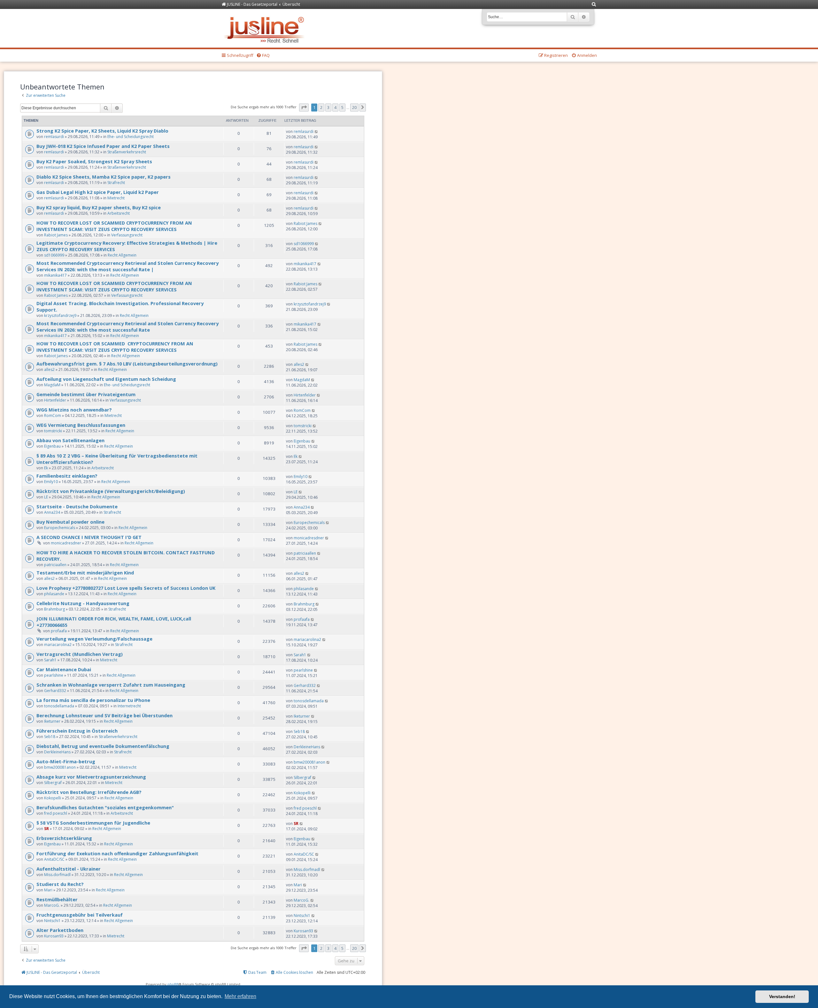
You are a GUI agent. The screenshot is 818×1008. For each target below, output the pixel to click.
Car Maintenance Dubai (63, 669)
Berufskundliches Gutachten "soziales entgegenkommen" (105, 807)
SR (46, 828)
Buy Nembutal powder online (70, 522)
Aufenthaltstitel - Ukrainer (68, 869)
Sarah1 (50, 660)
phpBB (173, 984)
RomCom (52, 415)
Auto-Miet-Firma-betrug (65, 761)
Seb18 (49, 736)
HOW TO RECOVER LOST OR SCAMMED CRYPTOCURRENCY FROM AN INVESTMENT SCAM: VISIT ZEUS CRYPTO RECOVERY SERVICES (114, 225)
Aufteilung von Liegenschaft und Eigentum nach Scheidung (106, 379)
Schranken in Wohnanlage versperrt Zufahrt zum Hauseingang (110, 684)
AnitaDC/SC (54, 859)
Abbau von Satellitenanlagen (70, 440)
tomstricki (53, 431)
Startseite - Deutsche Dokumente (77, 506)
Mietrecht (116, 198)
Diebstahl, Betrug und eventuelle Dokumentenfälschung (102, 746)
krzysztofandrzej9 (60, 315)
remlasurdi (54, 136)
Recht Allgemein (122, 255)
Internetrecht (129, 706)
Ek (46, 468)
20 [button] (354, 107)
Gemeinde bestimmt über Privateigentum (85, 394)
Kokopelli (52, 798)
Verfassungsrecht (127, 235)
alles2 (49, 369)
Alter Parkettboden (59, 930)
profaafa (59, 631)
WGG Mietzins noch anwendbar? (74, 409)
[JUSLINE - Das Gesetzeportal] (265, 28)
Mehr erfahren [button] (240, 996)
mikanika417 (55, 275)
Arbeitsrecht (118, 213)
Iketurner (52, 721)
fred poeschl (55, 813)
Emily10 (51, 481)
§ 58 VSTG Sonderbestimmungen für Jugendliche (93, 822)
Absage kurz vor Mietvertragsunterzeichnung (91, 776)
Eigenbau (52, 446)
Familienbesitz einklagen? (66, 476)
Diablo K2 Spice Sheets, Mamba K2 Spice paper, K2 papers (103, 176)
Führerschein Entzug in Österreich (77, 730)
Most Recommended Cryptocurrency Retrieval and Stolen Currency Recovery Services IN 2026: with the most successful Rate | (127, 266)
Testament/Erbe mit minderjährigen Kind (85, 572)
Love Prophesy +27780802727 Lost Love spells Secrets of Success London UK (125, 588)
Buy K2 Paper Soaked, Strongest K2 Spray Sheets (94, 161)
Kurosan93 (54, 936)
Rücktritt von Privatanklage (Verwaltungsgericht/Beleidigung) (110, 491)
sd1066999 (54, 255)
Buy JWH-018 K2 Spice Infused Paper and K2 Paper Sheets (103, 146)
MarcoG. (52, 905)
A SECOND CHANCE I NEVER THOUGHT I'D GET (89, 537)
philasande (54, 593)
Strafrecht (116, 182)
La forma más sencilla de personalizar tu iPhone (93, 700)
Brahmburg (54, 609)
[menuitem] (594, 4)
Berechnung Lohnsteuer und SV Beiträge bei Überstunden (104, 715)
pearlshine (53, 675)
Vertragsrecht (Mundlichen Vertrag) (79, 654)
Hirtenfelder (55, 400)
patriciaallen (55, 564)
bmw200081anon (60, 767)
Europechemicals (59, 527)
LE (46, 497)
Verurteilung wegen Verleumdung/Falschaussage (94, 638)
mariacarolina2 (58, 644)
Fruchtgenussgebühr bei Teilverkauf (79, 915)
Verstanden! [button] (782, 996)
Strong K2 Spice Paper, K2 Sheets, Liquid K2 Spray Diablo (102, 130)
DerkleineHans (57, 752)
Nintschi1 (52, 920)
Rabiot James (56, 235)
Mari (48, 890)
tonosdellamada (59, 706)
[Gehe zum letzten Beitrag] (316, 131)
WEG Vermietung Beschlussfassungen (80, 425)
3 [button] (328, 107)
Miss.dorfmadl (57, 874)
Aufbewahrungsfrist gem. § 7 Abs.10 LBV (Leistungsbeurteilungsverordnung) (127, 363)
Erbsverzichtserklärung (64, 838)
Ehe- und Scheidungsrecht (130, 136)
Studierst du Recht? (60, 884)
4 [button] (335, 107)
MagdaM (52, 385)
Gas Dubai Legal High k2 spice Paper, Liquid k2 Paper (97, 192)
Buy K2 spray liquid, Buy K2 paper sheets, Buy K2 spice (98, 207)
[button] (304, 107)
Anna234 (52, 512)
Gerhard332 (55, 690)
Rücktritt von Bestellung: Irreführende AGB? (89, 792)
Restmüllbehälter (57, 899)
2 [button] (321, 107)
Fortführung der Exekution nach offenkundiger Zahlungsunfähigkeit (117, 853)
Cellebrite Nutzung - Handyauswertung (82, 603)
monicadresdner (66, 543)
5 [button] (342, 107)
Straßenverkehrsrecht (126, 152)
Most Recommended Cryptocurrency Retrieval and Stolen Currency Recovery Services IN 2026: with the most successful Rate (127, 326)
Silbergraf (53, 782)
